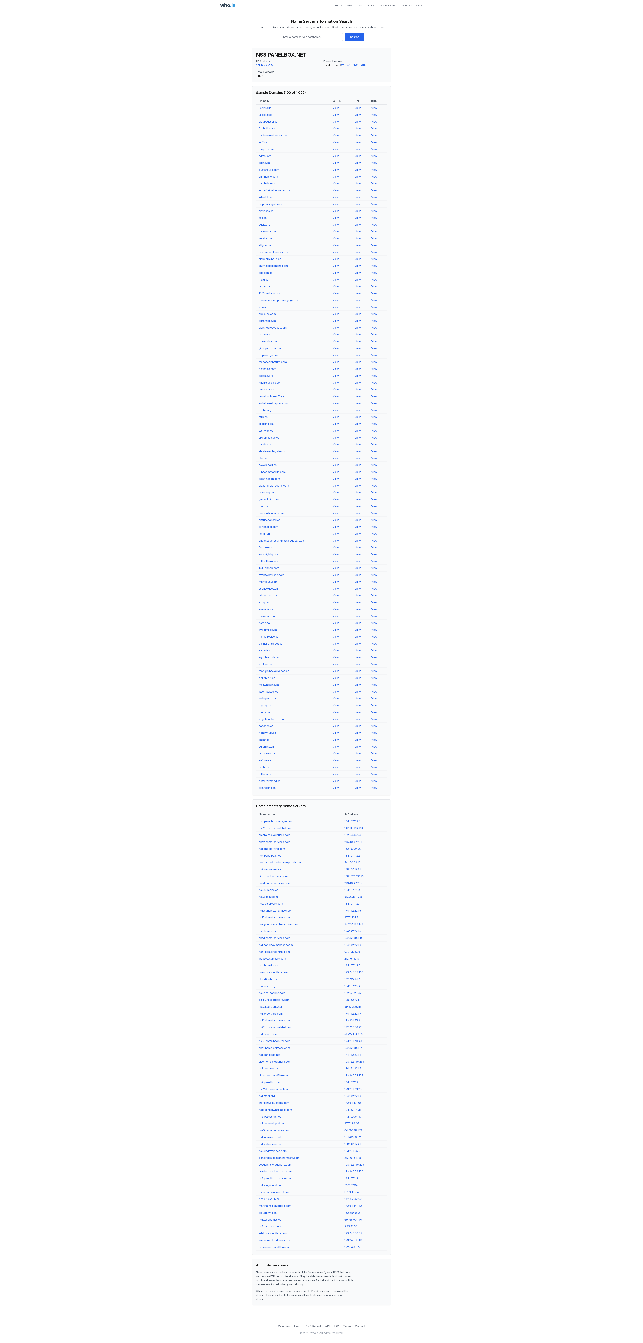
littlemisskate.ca (268, 691)
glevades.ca (266, 211)
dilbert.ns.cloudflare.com (274, 1075)
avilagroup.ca (267, 698)
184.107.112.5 (352, 821)
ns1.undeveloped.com (272, 1123)
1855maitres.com (269, 293)
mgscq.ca (265, 705)
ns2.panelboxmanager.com (276, 1178)
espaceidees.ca (268, 588)
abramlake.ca (267, 320)
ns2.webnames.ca (270, 869)
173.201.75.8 (352, 1020)
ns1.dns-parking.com (272, 848)
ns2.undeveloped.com (273, 1151)
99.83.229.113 (352, 1006)
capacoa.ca (266, 726)
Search (354, 37)
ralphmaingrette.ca (270, 204)
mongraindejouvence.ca (274, 671)
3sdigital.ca (265, 114)
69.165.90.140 (353, 1219)
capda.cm (265, 444)
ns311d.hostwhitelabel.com (275, 828)
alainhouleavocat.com (273, 327)
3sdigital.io (265, 108)
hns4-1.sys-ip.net (269, 1199)
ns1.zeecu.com (268, 1034)
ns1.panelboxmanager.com (276, 945)
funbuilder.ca (267, 128)
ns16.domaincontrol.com (274, 1020)
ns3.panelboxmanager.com (276, 910)
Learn (297, 1326)
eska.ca (263, 307)
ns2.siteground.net (270, 1006)
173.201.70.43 (353, 1041)
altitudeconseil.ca (269, 520)
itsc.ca (263, 217)
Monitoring (405, 5)
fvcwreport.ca (268, 465)
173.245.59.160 (353, 972)
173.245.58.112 (353, 1240)
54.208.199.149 (353, 924)
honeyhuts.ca (267, 732)
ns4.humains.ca (268, 965)
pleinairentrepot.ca (270, 643)
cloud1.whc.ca (268, 1212)
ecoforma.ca (267, 753)
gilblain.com (266, 423)
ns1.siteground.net (270, 1185)
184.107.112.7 (352, 903)
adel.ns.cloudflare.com (273, 1233)
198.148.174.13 (353, 1144)
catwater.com (267, 231)
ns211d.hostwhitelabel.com (275, 1027)
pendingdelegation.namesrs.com (279, 1157)
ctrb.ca (263, 417)
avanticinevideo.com (271, 575)
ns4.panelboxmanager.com (276, 821)
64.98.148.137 (353, 1048)
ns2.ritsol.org (267, 986)
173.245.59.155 (353, 1075)
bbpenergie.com (269, 355)
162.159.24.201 (353, 848)
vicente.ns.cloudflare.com (275, 1061)
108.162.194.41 (353, 999)
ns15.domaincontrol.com (274, 917)
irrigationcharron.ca (271, 719)
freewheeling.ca (269, 684)
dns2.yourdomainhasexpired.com (280, 862)
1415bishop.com (269, 568)
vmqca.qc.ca (266, 389)
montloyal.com (268, 581)
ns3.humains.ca (268, 931)
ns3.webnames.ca (270, 1219)
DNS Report (313, 1326)
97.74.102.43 (352, 1192)
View (336, 108)
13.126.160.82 (352, 1137)
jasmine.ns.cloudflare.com (275, 1171)
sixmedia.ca (266, 609)
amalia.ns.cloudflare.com (274, 835)
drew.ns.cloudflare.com (273, 972)
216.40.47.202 (353, 883)
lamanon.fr (266, 533)
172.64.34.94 (352, 835)
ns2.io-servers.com (271, 903)
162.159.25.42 (352, 993)
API (327, 1326)
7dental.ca (265, 197)
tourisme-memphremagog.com (278, 300)
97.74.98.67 (351, 1123)
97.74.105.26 (352, 951)
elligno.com (266, 245)
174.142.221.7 (352, 1013)
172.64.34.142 (353, 1205)
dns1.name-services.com (274, 1048)
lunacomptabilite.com (272, 472)
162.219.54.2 (352, 979)
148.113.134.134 (353, 828)
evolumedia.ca (268, 629)
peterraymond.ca (269, 781)
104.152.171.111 (353, 1109)
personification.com (271, 513)
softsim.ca (265, 760)
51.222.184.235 (353, 896)
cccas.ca (264, 286)
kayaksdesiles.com (270, 382)
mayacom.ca (267, 616)
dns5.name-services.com (274, 1130)
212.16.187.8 (351, 958)
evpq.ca (264, 602)
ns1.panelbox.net (269, 1054)
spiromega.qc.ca (269, 437)
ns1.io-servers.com (271, 1013)
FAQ (336, 1326)
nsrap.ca (264, 623)
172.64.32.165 (352, 1102)
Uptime (370, 5)
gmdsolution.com (269, 499)
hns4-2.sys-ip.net (270, 1116)
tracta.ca (264, 712)
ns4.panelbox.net (270, 855)
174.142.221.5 (264, 65)
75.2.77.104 (351, 1185)
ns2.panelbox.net (269, 1082)
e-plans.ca (265, 664)
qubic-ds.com (267, 314)
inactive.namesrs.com (272, 958)
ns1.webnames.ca (270, 1144)
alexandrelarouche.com (274, 485)
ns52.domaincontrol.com (274, 1089)
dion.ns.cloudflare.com (273, 876)
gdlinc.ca (264, 162)
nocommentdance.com (273, 252)
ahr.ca (263, 458)
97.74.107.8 (351, 917)
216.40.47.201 (353, 842)
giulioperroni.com (270, 348)
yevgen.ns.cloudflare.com (275, 1164)
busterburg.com (269, 169)
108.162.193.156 (354, 876)
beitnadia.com (267, 369)
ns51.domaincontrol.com (274, 951)
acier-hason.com (269, 478)
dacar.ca (264, 739)
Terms (347, 1326)
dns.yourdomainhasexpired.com (279, 924)
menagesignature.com (273, 362)
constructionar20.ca (271, 396)
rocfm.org (265, 410)
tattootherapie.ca (269, 561)
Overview (284, 1326)
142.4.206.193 (353, 1116)
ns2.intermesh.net (270, 1226)
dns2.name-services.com (274, 842)
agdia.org (264, 224)
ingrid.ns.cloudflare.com (274, 1102)
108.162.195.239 (354, 1061)
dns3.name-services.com (274, 938)
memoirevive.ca (268, 636)
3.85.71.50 (350, 1226)
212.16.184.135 (353, 1157)
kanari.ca (264, 650)
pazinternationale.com (273, 135)
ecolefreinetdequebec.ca (274, 190)
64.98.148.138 (353, 938)
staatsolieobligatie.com (273, 451)
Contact (360, 1326)
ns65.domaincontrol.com (274, 1192)
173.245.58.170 (353, 1171)
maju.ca (263, 279)
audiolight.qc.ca (268, 554)
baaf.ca (263, 506)
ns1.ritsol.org (267, 1096)
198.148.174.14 (353, 869)
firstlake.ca (265, 547)
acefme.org (266, 375)
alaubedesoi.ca (268, 121)
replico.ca (265, 767)
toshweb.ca (266, 430)
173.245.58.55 (353, 1233)
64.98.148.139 (353, 1130)
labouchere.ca (268, 595)
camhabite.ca (267, 183)
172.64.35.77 (352, 1247)
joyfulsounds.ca (269, 657)
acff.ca (263, 142)
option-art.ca (267, 678)
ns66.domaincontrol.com (274, 1041)
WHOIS (339, 5)
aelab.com (265, 238)
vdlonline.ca (266, 746)
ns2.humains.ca (268, 890)
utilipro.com (266, 149)
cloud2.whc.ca (268, 979)
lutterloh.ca (266, 774)
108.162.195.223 (354, 1164)
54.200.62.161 (353, 862)
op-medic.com (268, 341)
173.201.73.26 (353, 1089)
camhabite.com (268, 176)
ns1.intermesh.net (270, 1137)
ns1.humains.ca (268, 1068)
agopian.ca (265, 272)
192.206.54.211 (353, 1027)
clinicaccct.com (268, 526)
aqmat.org (265, 156)
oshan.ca (264, 334)
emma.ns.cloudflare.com (274, 1240)
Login (419, 5)
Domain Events (386, 5)
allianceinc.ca (267, 787)
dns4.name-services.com (274, 883)
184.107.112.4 (352, 890)
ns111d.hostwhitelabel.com (275, 1109)
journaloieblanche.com (273, 265)
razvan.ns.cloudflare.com (275, 1247)
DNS (359, 5)
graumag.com (267, 492)
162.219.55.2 (352, 1212)
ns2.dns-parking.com (272, 993)
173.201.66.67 (353, 1151)
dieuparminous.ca (270, 259)
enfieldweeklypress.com (274, 403)
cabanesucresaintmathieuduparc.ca (281, 540)
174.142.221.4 (352, 945)
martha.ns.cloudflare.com (275, 1205)
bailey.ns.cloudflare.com (274, 999)
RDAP (350, 5)
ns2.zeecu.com (268, 896)
